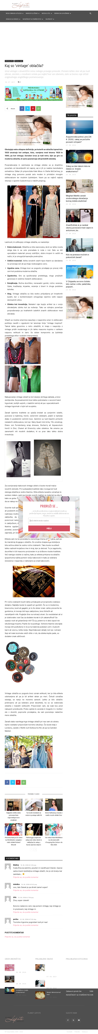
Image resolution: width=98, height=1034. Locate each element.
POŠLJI (49, 528)
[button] (49, 505)
